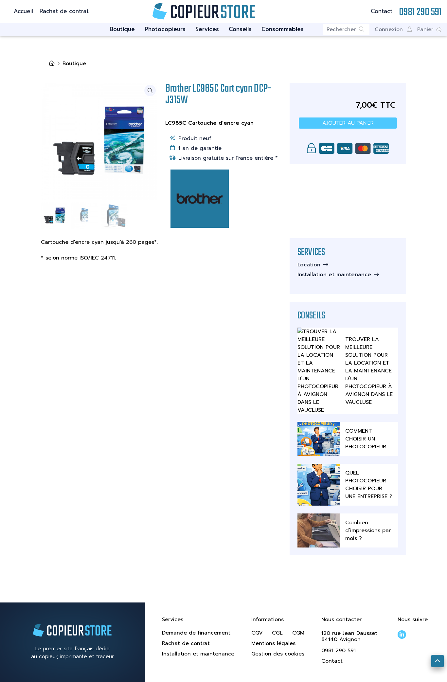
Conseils (240, 29)
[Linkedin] (402, 634)
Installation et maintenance (334, 274)
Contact (381, 11)
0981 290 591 (338, 650)
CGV (257, 633)
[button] (429, 29)
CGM (298, 633)
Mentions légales (273, 643)
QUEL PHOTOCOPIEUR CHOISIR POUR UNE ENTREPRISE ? (368, 484)
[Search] (364, 29)
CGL (277, 633)
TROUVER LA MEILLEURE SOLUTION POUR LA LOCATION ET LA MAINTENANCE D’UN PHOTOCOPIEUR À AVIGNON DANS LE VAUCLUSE (369, 370)
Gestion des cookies (277, 653)
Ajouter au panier (348, 123)
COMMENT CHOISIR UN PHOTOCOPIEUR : (367, 439)
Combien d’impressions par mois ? (368, 530)
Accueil (23, 11)
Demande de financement (196, 633)
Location (308, 265)
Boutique (122, 29)
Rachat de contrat (64, 11)
